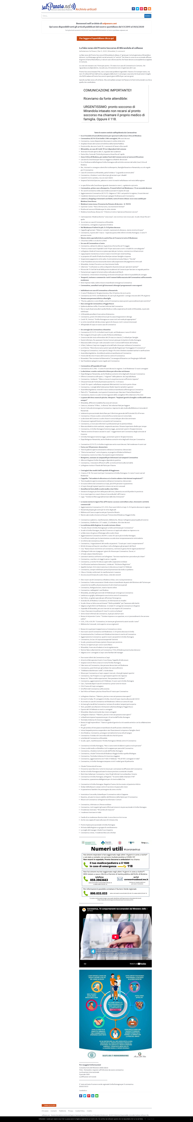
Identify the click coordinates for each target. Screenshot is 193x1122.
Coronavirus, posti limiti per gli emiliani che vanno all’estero (102, 668)
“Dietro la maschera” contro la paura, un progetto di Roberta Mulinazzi (106, 452)
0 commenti (120, 51)
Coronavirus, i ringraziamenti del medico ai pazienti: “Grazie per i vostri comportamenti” (112, 544)
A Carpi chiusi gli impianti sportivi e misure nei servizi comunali (103, 486)
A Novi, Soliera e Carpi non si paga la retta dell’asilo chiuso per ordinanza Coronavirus (111, 345)
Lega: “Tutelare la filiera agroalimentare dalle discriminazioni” (103, 497)
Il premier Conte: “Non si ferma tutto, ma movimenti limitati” (103, 207)
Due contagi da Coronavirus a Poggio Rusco (97, 304)
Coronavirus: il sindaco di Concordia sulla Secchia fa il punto (102, 736)
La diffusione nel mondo (87, 1077)
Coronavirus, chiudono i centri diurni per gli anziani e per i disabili (103, 175)
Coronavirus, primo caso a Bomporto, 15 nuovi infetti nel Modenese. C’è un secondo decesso (116, 188)
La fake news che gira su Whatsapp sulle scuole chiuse (100, 533)
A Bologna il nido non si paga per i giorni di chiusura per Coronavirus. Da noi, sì (108, 551)
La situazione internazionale (89, 1072)
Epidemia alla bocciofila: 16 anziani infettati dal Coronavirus (102, 306)
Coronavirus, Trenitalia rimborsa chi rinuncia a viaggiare (100, 756)
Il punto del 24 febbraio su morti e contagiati (96, 709)
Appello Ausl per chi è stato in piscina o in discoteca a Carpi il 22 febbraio (106, 567)
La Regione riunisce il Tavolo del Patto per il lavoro (98, 465)
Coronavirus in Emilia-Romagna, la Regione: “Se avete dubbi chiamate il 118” (108, 777)
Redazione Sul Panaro (88, 51)
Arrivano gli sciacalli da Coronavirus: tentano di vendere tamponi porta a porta (108, 704)
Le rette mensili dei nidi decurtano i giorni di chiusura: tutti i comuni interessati (109, 322)
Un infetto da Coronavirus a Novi (92, 541)
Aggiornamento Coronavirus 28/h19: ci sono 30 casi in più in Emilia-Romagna (108, 536)
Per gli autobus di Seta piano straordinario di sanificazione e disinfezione (106, 728)
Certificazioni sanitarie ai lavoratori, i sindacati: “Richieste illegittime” (106, 564)
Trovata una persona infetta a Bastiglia (96, 298)
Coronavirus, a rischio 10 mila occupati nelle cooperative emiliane (104, 562)
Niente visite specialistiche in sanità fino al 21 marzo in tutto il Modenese (109, 238)
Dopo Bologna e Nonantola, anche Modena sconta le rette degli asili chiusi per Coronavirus (113, 374)
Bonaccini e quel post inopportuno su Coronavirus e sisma (101, 629)
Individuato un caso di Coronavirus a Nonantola (99, 290)
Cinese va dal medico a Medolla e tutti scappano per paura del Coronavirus (107, 748)
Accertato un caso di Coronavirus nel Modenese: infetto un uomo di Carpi (107, 702)
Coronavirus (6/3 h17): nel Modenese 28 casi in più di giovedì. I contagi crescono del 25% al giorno (115, 296)
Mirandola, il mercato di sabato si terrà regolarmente (99, 647)
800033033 (83, 1087)
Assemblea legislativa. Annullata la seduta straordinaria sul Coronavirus (106, 353)
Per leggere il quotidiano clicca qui (96, 38)
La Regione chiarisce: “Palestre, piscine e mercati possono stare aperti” (106, 715)
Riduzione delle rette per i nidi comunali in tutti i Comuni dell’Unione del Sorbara (109, 343)
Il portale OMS (84, 1074)
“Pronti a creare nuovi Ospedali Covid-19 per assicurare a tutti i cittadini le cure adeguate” (113, 249)
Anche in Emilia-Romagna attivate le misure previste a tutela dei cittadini (107, 772)
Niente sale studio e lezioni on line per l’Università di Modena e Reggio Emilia (108, 515)
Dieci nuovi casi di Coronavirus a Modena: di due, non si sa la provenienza (106, 580)
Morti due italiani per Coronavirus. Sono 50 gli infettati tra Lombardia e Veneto (109, 774)
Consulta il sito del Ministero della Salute (93, 1068)
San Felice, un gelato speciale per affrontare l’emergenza (101, 598)
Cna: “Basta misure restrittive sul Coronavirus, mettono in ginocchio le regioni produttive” (113, 549)
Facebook (80, 1095)
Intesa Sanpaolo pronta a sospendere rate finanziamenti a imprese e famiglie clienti (110, 730)
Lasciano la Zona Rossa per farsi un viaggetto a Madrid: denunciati (104, 160)
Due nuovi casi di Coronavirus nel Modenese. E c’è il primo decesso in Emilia (107, 632)
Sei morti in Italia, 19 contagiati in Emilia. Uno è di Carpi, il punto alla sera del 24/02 (110, 699)
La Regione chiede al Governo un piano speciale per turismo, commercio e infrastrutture (112, 251)
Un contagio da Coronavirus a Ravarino (96, 330)
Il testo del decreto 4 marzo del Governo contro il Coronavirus (103, 356)
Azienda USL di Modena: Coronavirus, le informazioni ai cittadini (103, 601)
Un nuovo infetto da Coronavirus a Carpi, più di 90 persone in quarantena (106, 484)
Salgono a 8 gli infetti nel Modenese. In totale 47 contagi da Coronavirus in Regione (110, 606)
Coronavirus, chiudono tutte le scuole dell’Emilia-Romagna (102, 751)
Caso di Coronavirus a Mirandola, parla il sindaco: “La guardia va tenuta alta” (107, 173)
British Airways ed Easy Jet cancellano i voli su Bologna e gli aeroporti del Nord (108, 546)
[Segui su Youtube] (145, 8)
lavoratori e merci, (115, 185)
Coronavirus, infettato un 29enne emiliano (96, 805)
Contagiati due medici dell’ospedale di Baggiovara (100, 470)
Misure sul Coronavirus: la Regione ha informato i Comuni (101, 800)
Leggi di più (150, 1119)
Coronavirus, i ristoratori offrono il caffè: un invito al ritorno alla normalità (107, 463)
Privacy (70, 1111)
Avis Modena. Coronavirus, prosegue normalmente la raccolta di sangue (106, 733)
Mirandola (111, 51)
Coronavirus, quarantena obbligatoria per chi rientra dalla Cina (103, 779)
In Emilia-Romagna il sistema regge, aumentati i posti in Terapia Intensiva (107, 437)
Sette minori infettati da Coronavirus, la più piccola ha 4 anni (102, 614)
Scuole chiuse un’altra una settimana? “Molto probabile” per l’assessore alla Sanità (110, 603)
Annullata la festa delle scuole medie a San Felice (99, 489)
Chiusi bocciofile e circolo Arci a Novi (94, 241)
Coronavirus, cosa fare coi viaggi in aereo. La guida (99, 559)
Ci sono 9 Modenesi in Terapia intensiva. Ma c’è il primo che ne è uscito (106, 293)
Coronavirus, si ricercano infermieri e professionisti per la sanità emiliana (106, 424)
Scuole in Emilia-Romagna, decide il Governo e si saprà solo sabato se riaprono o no (110, 530)
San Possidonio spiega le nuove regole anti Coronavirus (100, 361)
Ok (145, 1119)
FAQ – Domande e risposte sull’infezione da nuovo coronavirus (101, 1070)
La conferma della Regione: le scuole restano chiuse (101, 525)
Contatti (54, 1111)
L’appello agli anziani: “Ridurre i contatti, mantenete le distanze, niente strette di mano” (112, 230)
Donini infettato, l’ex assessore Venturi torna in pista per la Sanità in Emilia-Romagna (111, 340)
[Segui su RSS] (149, 8)
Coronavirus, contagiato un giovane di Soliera (97, 225)
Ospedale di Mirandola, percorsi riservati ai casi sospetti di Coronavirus (106, 609)
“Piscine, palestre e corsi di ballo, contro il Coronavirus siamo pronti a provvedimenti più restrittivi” (116, 301)
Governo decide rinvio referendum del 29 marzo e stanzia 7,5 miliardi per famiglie (109, 337)
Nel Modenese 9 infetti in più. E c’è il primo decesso (100, 228)
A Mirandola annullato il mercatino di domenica (97, 314)
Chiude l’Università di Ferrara (91, 766)
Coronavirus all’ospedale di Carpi (93, 366)
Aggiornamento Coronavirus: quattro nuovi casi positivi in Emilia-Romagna (107, 637)
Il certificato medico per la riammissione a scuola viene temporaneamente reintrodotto (112, 538)
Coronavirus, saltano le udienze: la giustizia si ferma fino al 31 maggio (105, 246)
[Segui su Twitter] (137, 8)
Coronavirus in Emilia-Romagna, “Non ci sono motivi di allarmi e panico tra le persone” (111, 746)
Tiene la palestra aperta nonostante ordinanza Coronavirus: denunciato (106, 450)
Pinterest (88, 1095)
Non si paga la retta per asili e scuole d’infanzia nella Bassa (101, 335)
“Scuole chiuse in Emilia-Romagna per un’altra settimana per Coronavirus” (107, 528)
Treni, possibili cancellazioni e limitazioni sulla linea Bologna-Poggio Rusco (107, 707)
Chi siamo (45, 1111)
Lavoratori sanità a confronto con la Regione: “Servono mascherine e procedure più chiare (112, 557)
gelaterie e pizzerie (131, 185)
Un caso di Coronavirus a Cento (93, 243)
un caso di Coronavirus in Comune (130, 66)
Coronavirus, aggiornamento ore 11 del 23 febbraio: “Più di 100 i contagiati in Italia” (110, 759)
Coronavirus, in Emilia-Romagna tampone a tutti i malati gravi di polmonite (107, 761)
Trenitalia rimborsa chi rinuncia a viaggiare (95, 720)
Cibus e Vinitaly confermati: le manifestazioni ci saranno (101, 572)
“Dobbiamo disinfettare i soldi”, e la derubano (97, 671)
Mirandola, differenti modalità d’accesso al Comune (99, 403)
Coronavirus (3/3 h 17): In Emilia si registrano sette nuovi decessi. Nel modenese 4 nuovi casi (113, 444)
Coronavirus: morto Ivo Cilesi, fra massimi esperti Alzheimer (102, 455)
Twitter (84, 1095)
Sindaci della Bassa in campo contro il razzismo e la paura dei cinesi (104, 787)
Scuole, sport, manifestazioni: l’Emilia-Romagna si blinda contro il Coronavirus (108, 741)
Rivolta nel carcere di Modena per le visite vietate (98, 209)
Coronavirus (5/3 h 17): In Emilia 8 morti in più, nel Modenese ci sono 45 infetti (108, 332)
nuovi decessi (105, 139)
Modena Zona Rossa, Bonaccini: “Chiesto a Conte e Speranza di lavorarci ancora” (109, 212)
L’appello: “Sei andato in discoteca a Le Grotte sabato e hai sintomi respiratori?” (112, 478)
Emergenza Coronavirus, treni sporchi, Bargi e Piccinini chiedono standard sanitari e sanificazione (115, 351)
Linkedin (92, 1095)
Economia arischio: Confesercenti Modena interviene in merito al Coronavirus (108, 634)
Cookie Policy (80, 1111)
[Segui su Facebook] (133, 8)
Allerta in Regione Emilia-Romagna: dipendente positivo (101, 460)
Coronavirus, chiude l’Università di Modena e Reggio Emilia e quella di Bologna (108, 754)
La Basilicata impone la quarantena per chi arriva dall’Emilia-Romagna (105, 717)
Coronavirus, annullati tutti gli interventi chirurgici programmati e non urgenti (111, 285)
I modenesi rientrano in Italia (91, 812)
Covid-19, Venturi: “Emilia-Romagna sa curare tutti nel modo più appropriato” (108, 319)
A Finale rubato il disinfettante (92, 554)
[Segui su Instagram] (141, 8)
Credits (89, 1111)
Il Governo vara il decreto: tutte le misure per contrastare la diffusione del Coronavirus (111, 769)
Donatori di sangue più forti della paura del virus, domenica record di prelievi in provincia (112, 492)
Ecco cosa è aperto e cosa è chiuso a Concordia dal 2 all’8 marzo (103, 494)
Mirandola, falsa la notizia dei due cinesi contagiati (98, 712)
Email (96, 1095)
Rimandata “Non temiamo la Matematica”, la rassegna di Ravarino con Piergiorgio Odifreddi (113, 358)
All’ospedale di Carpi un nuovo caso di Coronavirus (98, 325)
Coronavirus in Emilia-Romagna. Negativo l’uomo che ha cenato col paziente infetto (110, 784)
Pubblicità (62, 1111)
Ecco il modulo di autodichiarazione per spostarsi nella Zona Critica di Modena (111, 136)
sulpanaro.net (109, 23)
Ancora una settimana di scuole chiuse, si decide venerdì (101, 575)
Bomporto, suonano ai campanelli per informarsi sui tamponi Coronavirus (109, 458)
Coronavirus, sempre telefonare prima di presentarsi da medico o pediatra (107, 570)
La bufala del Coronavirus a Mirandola (94, 738)
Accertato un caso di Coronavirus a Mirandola (97, 222)
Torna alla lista (49, 1105)
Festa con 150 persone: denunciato (94, 447)
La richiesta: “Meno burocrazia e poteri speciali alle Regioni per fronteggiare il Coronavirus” (113, 348)
